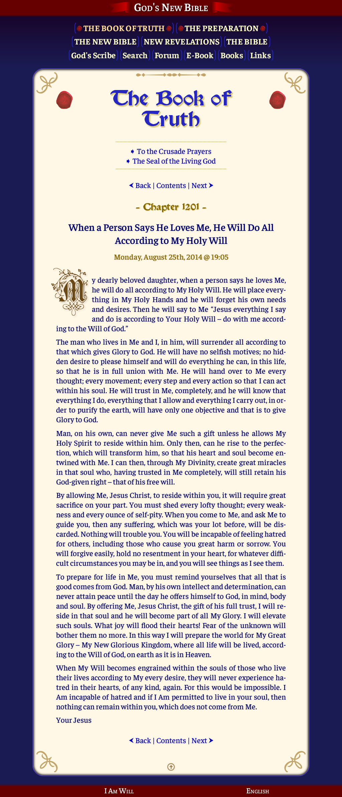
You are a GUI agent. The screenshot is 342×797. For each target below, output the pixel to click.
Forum (167, 55)
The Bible (247, 41)
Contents (171, 185)
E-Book (199, 55)
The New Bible (105, 41)
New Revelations (182, 41)
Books (231, 55)
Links (260, 55)
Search (135, 55)
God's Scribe (93, 55)
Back (140, 185)
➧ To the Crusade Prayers (171, 151)
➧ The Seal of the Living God (171, 160)
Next (202, 185)
